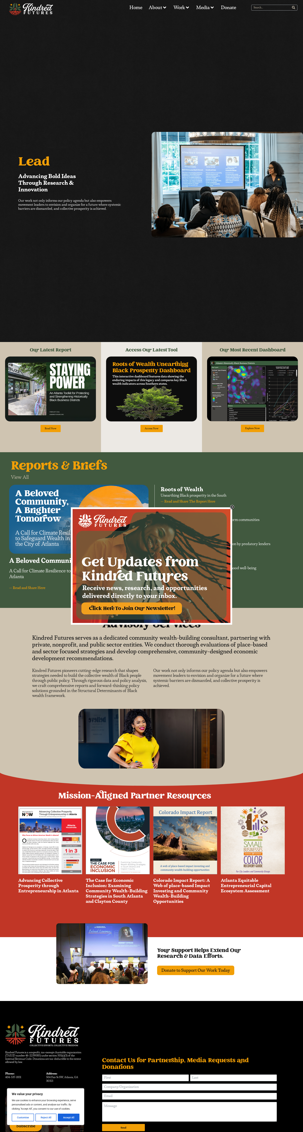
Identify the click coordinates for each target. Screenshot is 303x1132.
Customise (23, 1117)
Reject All (46, 1117)
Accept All (68, 1117)
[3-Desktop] (151, 565)
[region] (45, 1106)
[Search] (293, 7)
